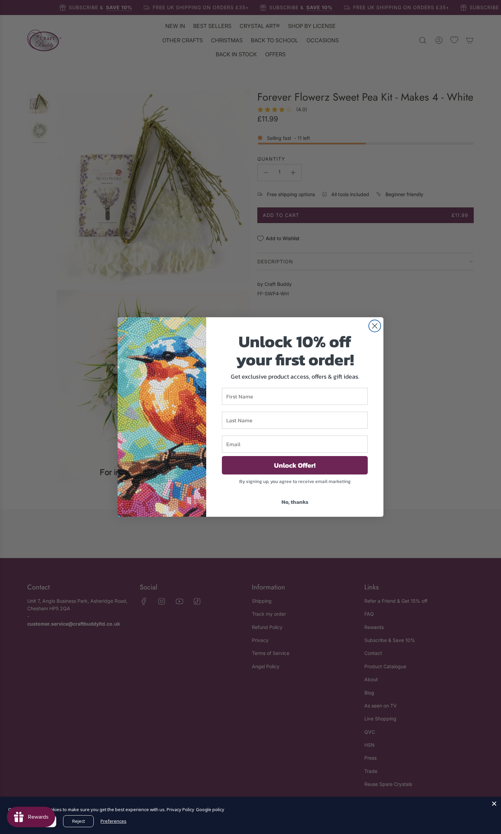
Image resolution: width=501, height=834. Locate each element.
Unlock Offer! (295, 465)
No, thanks (295, 502)
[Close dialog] (375, 326)
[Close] (494, 803)
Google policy (210, 809)
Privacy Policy (180, 809)
